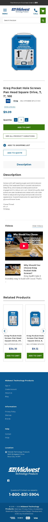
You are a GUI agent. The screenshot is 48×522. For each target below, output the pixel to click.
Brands (7, 419)
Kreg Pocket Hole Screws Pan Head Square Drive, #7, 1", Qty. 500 (13, 339)
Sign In (7, 386)
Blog (7, 396)
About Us (8, 393)
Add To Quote (14, 153)
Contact (8, 434)
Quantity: (7, 120)
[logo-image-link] (20, 10)
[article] (13, 333)
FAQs (7, 438)
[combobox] (21, 20)
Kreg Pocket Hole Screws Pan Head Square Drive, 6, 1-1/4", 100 (35, 339)
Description (24, 164)
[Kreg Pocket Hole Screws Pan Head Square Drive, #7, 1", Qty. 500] (13, 314)
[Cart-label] (43, 11)
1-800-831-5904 (24, 494)
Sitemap (8, 415)
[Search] (43, 20)
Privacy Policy (10, 411)
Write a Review (9, 107)
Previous (4, 331)
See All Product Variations (20, 136)
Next (43, 331)
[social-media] (8, 481)
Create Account (11, 389)
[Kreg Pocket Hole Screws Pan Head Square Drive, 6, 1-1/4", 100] (35, 314)
